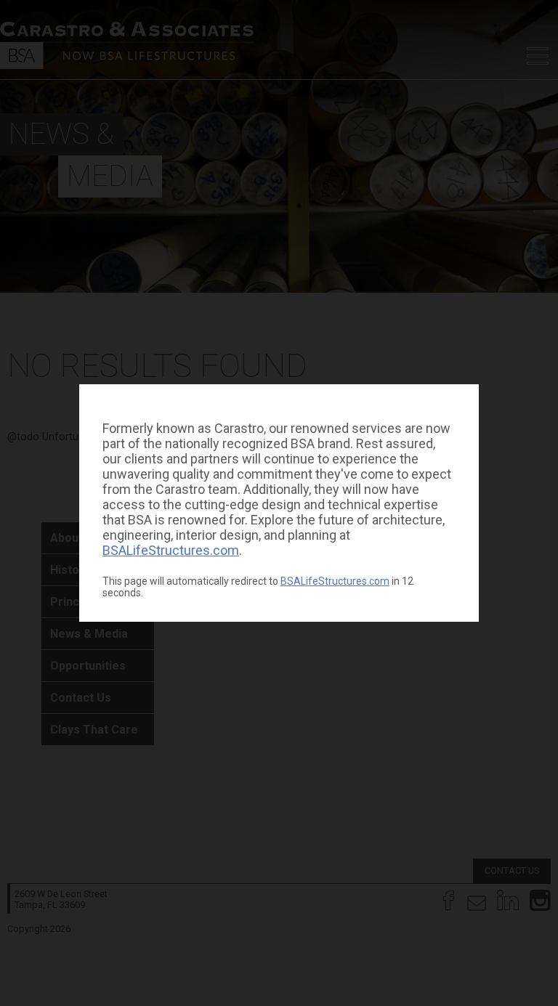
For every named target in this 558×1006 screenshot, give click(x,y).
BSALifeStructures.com (170, 550)
